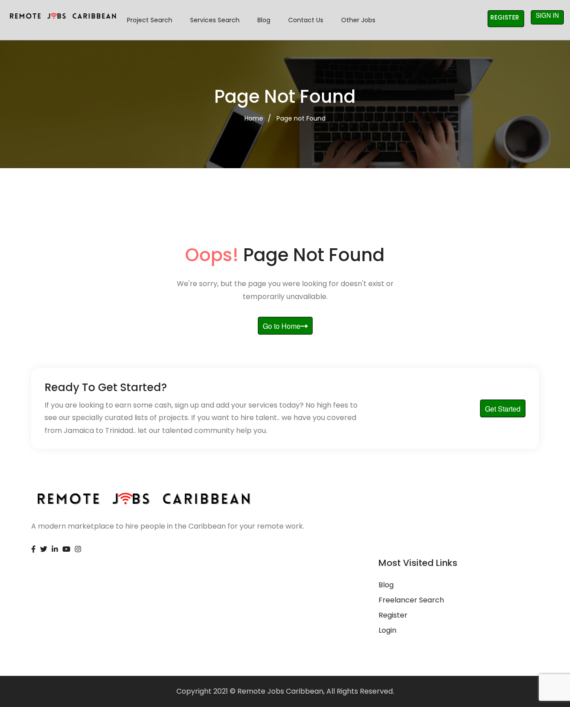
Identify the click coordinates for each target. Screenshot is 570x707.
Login (387, 630)
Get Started (503, 409)
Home (253, 118)
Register (504, 17)
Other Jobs (358, 20)
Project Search (149, 20)
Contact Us (305, 20)
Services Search (215, 20)
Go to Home (282, 326)
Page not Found (301, 118)
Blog (263, 20)
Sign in (547, 15)
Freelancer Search (411, 600)
